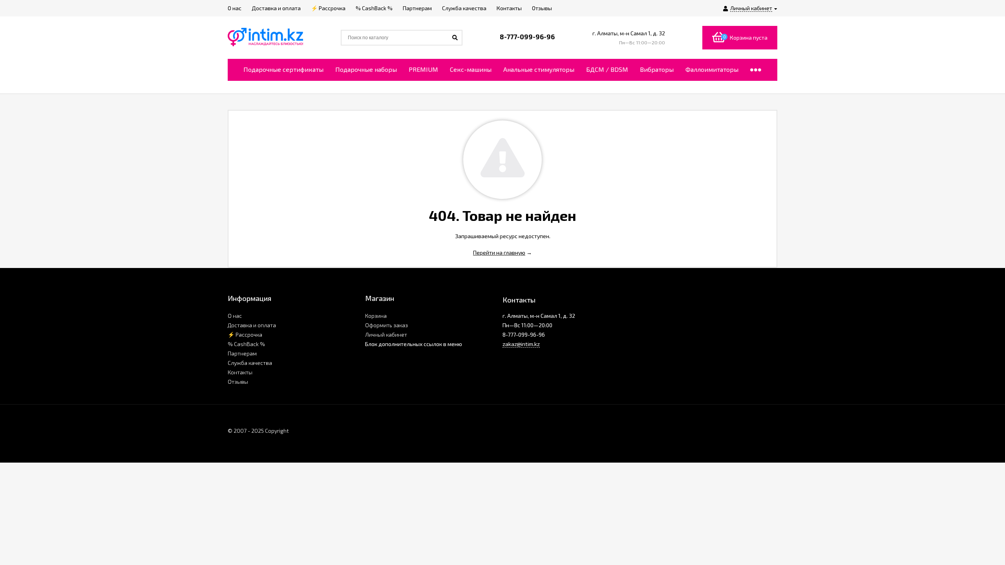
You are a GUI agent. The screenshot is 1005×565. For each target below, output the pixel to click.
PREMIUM (423, 69)
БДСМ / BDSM (607, 69)
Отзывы (238, 381)
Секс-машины (471, 69)
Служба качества (250, 362)
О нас (235, 315)
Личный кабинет (386, 334)
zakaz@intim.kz (521, 344)
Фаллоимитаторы (711, 69)
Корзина (376, 315)
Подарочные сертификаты (283, 69)
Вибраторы (657, 69)
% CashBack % (246, 344)
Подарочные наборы (366, 69)
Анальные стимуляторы (538, 69)
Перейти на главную (499, 252)
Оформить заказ (386, 325)
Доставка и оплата (252, 325)
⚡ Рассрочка (245, 334)
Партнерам (242, 353)
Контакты (240, 372)
